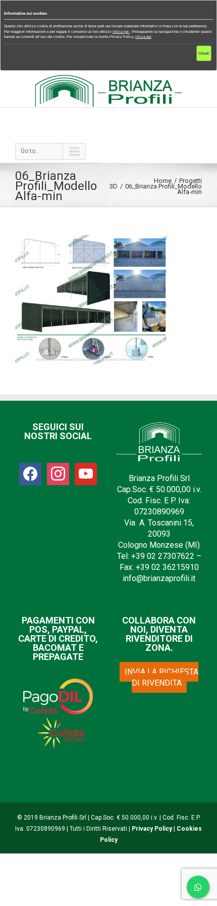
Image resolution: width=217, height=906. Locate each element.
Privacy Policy (152, 828)
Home (163, 180)
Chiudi (203, 53)
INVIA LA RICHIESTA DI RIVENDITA (161, 677)
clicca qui (121, 31)
